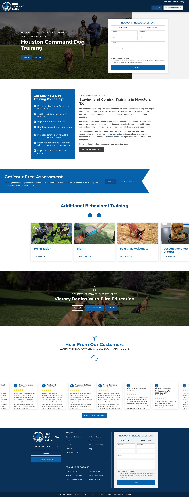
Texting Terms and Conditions (120, 58)
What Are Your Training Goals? (119, 48)
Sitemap (109, 494)
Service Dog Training (74, 475)
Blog (182, 2)
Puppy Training (94, 471)
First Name (114, 31)
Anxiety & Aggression (96, 475)
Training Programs (77, 467)
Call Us (156, 8)
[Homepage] (22, 33)
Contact (69, 449)
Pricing (38, 57)
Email (140, 37)
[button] (123, 28)
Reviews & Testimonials (94, 415)
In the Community (95, 445)
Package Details (171, 2)
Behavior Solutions (35, 33)
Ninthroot (128, 494)
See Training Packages (91, 149)
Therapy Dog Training (74, 479)
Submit (138, 67)
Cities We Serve (72, 453)
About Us (71, 433)
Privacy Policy (92, 494)
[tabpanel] (51, 242)
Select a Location (46, 460)
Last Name (142, 31)
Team (68, 441)
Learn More (39, 257)
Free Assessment (173, 8)
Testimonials (93, 441)
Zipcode (114, 42)
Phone (113, 37)
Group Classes (94, 479)
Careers (69, 445)
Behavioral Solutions (74, 437)
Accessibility (101, 494)
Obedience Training (73, 471)
